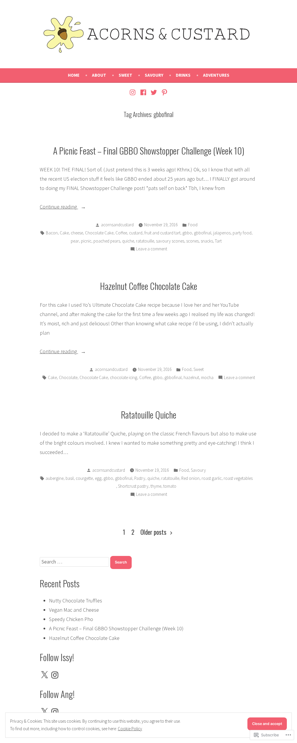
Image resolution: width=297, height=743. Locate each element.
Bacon (52, 233)
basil (70, 478)
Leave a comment (151, 249)
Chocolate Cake (99, 233)
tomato (169, 486)
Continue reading (59, 207)
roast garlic (212, 478)
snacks (207, 241)
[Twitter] (153, 92)
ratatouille (145, 241)
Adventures (216, 75)
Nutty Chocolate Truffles (75, 600)
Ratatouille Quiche (148, 414)
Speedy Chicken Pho (71, 619)
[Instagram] (133, 92)
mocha (207, 377)
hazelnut (191, 377)
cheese (77, 233)
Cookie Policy (130, 728)
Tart (218, 241)
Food (193, 224)
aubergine (55, 478)
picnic (86, 241)
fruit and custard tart (162, 233)
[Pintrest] (163, 92)
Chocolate (68, 377)
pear (75, 241)
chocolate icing (123, 377)
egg (98, 478)
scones (192, 241)
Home (73, 75)
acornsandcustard (117, 224)
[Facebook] (143, 92)
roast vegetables (238, 478)
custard (135, 233)
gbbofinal (202, 233)
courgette (84, 478)
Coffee (121, 233)
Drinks (183, 75)
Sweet (125, 75)
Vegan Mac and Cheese (74, 609)
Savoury (154, 75)
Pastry (139, 478)
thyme (156, 486)
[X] (44, 675)
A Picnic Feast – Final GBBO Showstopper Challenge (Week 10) (148, 150)
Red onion (190, 478)
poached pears (106, 241)
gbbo (187, 233)
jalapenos (222, 233)
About (99, 75)
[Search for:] (75, 561)
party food (242, 233)
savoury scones (170, 241)
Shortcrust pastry (133, 486)
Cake (64, 233)
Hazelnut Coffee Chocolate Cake (148, 285)
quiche (128, 241)
